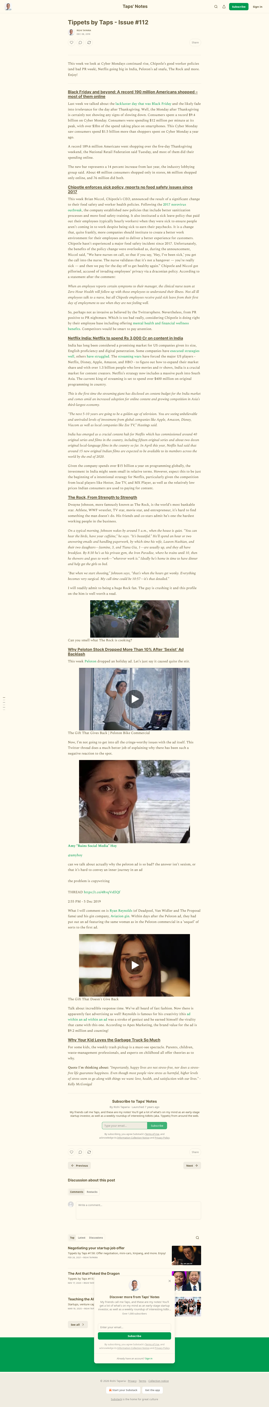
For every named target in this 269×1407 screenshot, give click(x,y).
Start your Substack (124, 1390)
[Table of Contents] (4, 703)
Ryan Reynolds (121, 910)
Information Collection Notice (133, 1348)
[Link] (63, 94)
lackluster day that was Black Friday (143, 103)
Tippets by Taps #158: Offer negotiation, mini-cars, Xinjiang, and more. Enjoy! (117, 1253)
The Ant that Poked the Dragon (94, 1273)
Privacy (132, 1381)
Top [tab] (72, 1237)
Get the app (152, 1390)
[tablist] (84, 1192)
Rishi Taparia (84, 30)
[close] (170, 1281)
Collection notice (158, 1381)
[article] (134, 1255)
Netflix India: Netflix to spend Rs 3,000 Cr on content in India (125, 338)
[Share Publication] (224, 6)
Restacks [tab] (92, 1192)
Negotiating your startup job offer (96, 1248)
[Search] (216, 6)
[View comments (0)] (80, 42)
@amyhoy (75, 855)
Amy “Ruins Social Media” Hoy (92, 846)
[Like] (71, 42)
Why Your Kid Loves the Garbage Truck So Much (114, 1039)
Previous (82, 1165)
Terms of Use (152, 1344)
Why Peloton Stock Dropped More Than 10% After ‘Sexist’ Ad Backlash (126, 651)
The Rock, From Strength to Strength (102, 497)
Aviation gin (120, 916)
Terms (142, 1381)
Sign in (257, 6)
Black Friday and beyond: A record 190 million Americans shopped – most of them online (133, 94)
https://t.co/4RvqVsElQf (102, 892)
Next (189, 1165)
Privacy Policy (162, 1348)
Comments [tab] (76, 1192)
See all (75, 1324)
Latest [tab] (81, 1237)
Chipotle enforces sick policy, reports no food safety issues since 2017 (130, 189)
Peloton (90, 661)
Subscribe (239, 6)
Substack (116, 1399)
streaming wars (129, 356)
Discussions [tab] (96, 1237)
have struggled (98, 356)
